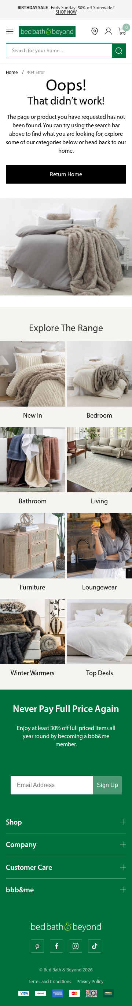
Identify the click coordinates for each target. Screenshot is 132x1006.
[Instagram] (75, 946)
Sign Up (107, 785)
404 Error (36, 72)
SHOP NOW (66, 12)
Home (12, 72)
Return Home (66, 174)
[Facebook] (56, 946)
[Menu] (10, 32)
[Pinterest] (37, 946)
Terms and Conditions (50, 981)
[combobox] (54, 51)
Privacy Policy (90, 981)
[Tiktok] (94, 946)
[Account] (108, 31)
